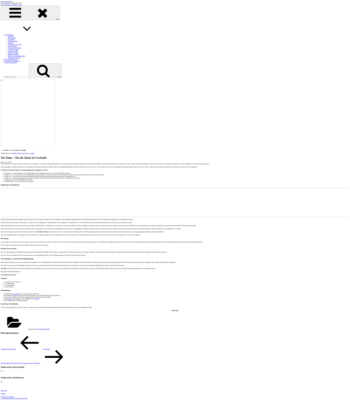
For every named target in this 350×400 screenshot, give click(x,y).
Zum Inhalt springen (6, 1)
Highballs (11, 36)
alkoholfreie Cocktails (14, 57)
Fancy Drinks (12, 38)
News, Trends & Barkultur (42, 329)
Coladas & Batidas (13, 49)
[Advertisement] (14, 203)
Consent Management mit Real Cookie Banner (14, 398)
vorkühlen (16, 294)
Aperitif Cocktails (13, 51)
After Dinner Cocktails (14, 48)
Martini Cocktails (13, 53)
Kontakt (3, 393)
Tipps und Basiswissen (11, 59)
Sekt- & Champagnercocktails (16, 56)
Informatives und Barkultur (12, 61)
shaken (11, 299)
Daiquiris (10, 43)
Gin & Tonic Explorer (10, 62)
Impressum (4, 390)
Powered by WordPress (7, 397)
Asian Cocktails (12, 46)
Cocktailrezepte (8, 34)
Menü (57, 19)
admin (32, 153)
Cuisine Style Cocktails (14, 44)
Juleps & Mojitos (13, 41)
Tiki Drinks (11, 39)
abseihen (36, 299)
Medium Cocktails (13, 54)
